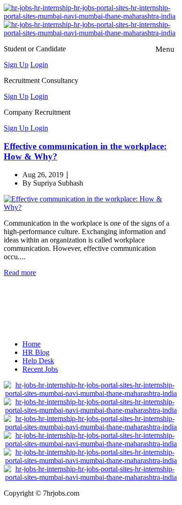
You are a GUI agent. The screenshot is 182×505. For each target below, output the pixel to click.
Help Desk (38, 361)
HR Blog (35, 352)
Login (39, 65)
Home (31, 344)
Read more (20, 273)
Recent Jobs (40, 369)
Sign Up (16, 65)
